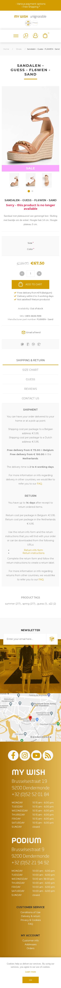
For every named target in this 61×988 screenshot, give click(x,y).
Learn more (30, 972)
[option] (14, 180)
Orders (30, 948)
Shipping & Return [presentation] (30, 360)
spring (25, 603)
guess (40, 603)
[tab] (30, 360)
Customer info (30, 940)
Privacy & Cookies (30, 920)
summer (10, 603)
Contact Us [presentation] (30, 398)
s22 (51, 603)
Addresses (30, 944)
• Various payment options (30, 3)
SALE (30, 168)
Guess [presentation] (30, 379)
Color (30, 249)
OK (30, 980)
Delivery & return (30, 916)
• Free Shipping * (30, 6)
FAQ (30, 923)
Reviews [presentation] (30, 388)
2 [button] (32, 191)
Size (30, 243)
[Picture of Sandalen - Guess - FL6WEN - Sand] (14, 180)
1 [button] (29, 191)
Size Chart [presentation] (30, 369)
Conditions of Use (30, 912)
